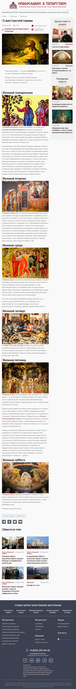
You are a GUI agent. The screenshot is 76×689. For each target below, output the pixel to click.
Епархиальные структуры (46, 12)
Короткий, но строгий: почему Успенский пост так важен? (61, 70)
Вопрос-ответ (40, 639)
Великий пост (32, 71)
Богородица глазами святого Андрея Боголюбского (62, 105)
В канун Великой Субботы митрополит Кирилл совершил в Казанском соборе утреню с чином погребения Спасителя (37, 559)
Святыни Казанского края (11, 635)
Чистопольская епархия (8, 611)
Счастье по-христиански (60, 47)
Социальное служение (10, 641)
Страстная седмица (8, 516)
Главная (4, 16)
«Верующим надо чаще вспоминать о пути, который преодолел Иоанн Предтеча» (62, 130)
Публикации (23, 12)
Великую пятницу (9, 395)
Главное (4, 12)
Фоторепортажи (63, 623)
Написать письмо (41, 642)
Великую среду (8, 280)
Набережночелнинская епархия (36, 611)
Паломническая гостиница (67, 611)
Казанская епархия (8, 623)
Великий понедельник (10, 127)
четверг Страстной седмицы (13, 345)
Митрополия (34, 12)
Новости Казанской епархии (8, 553)
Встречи (38, 629)
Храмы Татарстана (8, 644)
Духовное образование (10, 638)
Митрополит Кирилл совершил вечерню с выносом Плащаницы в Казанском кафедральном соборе (12, 590)
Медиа (29, 12)
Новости (17, 12)
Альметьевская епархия (21, 611)
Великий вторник (9, 213)
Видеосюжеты (63, 626)
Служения (38, 623)
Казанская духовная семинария (52, 611)
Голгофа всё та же (33, 585)
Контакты (62, 633)
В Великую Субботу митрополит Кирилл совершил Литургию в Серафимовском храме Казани (12, 559)
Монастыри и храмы (60, 12)
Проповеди (39, 626)
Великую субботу (9, 494)
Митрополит (10, 12)
